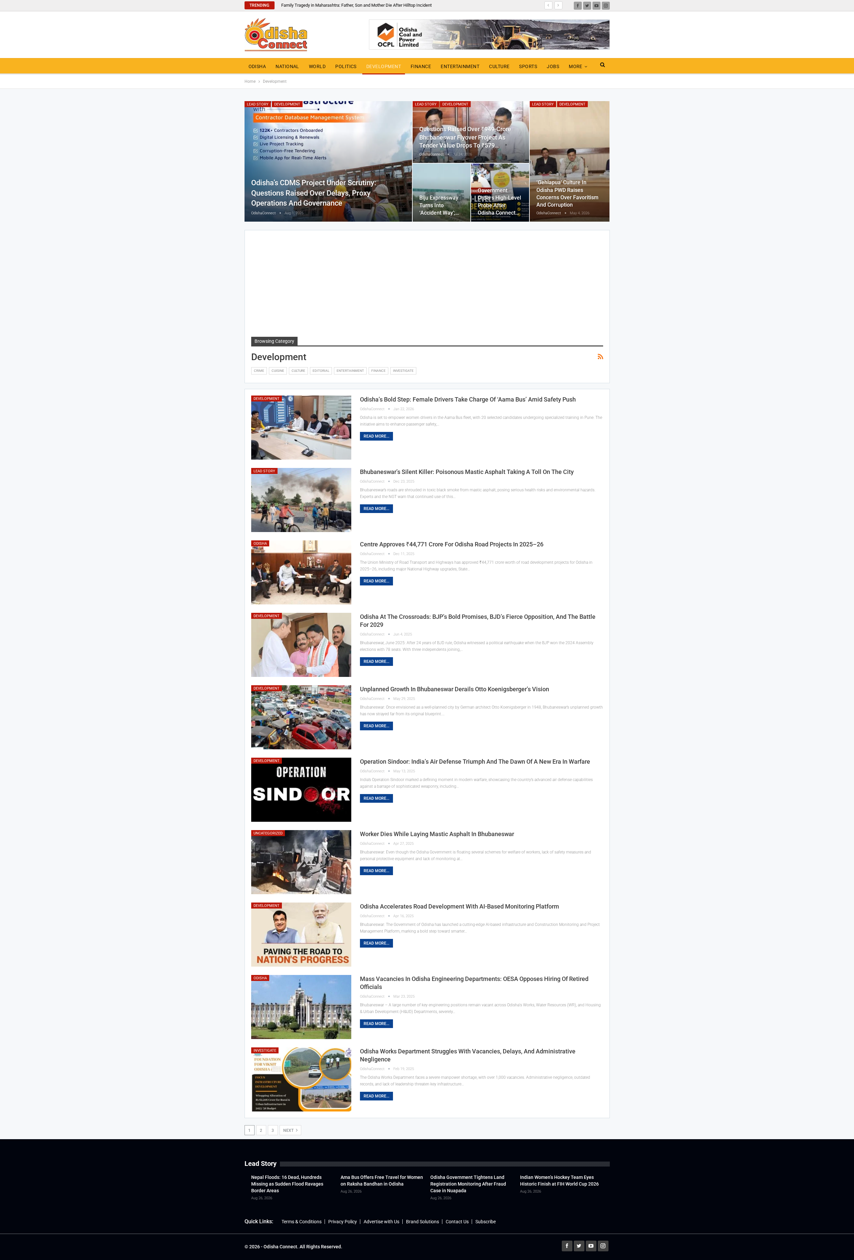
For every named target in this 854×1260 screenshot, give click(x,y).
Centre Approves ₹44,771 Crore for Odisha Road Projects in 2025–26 (451, 544)
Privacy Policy (342, 1221)
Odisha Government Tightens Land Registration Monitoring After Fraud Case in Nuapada (468, 1184)
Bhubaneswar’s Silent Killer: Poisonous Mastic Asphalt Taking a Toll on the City (467, 471)
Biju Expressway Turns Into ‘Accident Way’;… (439, 205)
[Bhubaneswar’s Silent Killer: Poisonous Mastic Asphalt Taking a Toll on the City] (301, 500)
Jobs (553, 66)
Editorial (321, 370)
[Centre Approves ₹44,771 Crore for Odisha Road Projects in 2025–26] (301, 572)
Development (383, 66)
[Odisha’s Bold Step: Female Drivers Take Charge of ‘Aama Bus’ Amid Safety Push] (301, 428)
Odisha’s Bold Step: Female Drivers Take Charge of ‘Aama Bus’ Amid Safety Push (468, 399)
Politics (346, 66)
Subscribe (485, 1221)
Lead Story (258, 104)
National (287, 66)
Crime (259, 370)
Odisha (257, 66)
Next (289, 1130)
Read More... (376, 436)
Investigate (403, 370)
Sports (528, 66)
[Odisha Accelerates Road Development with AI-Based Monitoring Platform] (301, 935)
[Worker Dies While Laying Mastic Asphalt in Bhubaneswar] (301, 862)
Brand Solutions (422, 1221)
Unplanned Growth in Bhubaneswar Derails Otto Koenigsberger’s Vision (454, 689)
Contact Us (457, 1221)
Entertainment (460, 66)
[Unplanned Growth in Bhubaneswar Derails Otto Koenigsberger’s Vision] (301, 717)
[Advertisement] (427, 286)
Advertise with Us (381, 1221)
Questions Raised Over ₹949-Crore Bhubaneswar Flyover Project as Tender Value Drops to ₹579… (465, 137)
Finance (421, 66)
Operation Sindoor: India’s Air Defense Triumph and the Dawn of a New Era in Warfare (475, 761)
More (575, 66)
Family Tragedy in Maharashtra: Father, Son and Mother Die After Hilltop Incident (356, 5)
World (317, 66)
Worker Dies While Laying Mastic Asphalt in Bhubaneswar (437, 833)
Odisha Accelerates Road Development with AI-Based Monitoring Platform (459, 906)
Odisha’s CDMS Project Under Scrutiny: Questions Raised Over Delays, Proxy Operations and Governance (313, 193)
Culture (499, 66)
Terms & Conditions (302, 1221)
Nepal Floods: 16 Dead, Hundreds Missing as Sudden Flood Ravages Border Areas (287, 1184)
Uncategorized (268, 833)
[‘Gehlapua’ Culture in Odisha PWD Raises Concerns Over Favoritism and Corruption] (569, 161)
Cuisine (278, 370)
